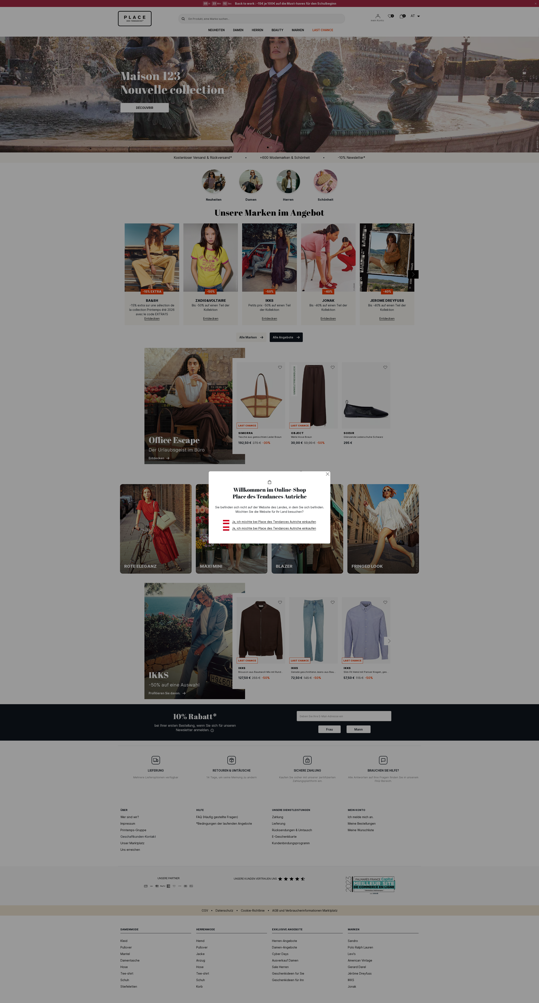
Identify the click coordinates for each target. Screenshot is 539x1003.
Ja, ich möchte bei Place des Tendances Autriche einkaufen (274, 522)
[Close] (327, 474)
